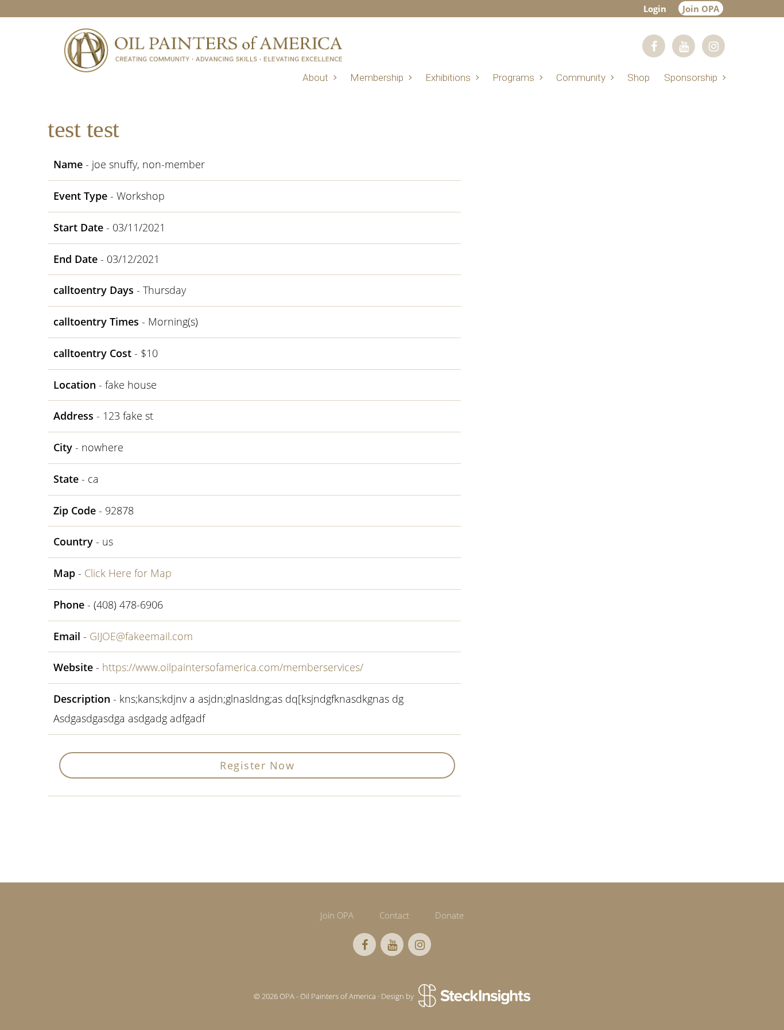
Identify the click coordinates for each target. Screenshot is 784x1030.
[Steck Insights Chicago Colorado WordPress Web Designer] (473, 997)
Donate (449, 915)
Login (654, 8)
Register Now (257, 765)
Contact (394, 915)
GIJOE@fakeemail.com (141, 636)
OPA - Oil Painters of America (202, 50)
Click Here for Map (128, 573)
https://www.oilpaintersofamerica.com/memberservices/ (232, 667)
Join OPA (700, 8)
